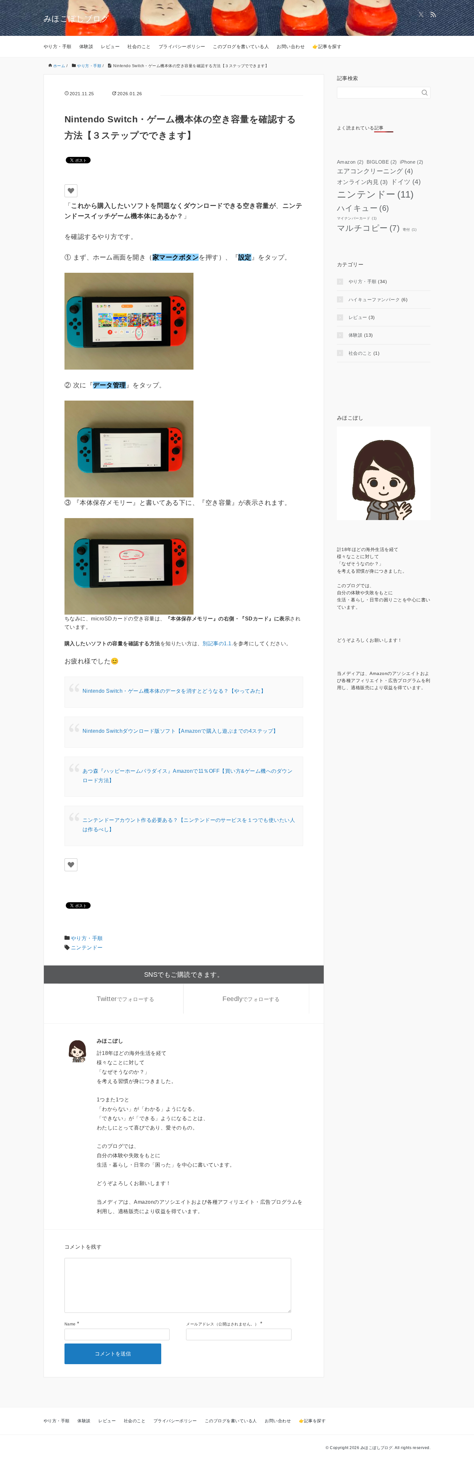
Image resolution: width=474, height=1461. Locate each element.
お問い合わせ (291, 46)
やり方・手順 (58, 46)
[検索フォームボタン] (425, 93)
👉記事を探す (326, 46)
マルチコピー (368, 227)
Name (70, 1324)
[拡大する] (185, 281)
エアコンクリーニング (375, 171)
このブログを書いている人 (241, 46)
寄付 (410, 229)
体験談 (86, 46)
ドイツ (406, 181)
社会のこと (139, 46)
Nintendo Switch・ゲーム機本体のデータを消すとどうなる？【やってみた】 (174, 691)
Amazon (350, 162)
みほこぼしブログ (76, 18)
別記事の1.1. (217, 643)
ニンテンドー (87, 947)
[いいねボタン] (71, 191)
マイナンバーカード (357, 218)
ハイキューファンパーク (374, 299)
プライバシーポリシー (182, 46)
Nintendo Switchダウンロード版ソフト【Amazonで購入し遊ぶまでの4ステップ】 (181, 731)
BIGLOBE (382, 162)
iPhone (411, 162)
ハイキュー (363, 208)
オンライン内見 (362, 182)
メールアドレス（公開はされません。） (222, 1324)
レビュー (110, 46)
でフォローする (125, 998)
